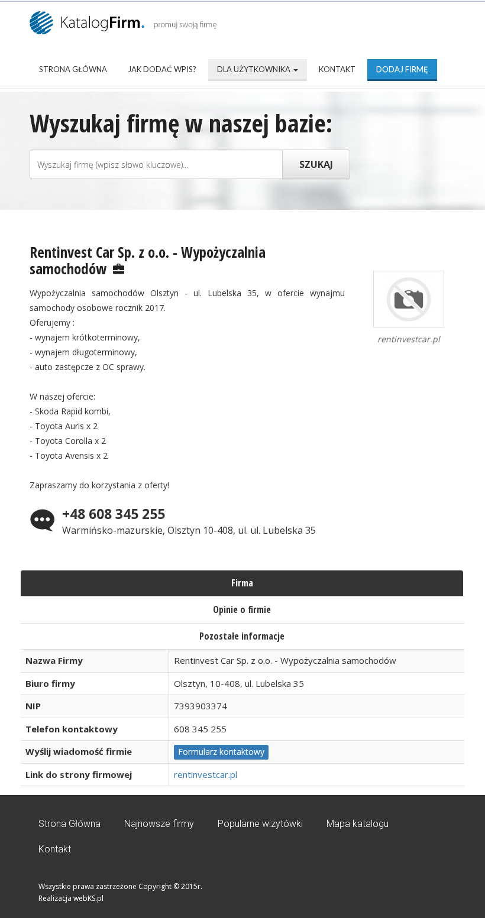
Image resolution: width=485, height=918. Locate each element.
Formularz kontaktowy (221, 751)
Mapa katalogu (357, 823)
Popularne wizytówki (260, 823)
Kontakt (337, 69)
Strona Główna (73, 69)
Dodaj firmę (402, 69)
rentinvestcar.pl (205, 774)
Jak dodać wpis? (162, 69)
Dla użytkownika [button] (254, 69)
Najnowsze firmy (159, 823)
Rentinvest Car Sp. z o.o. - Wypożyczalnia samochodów (148, 260)
